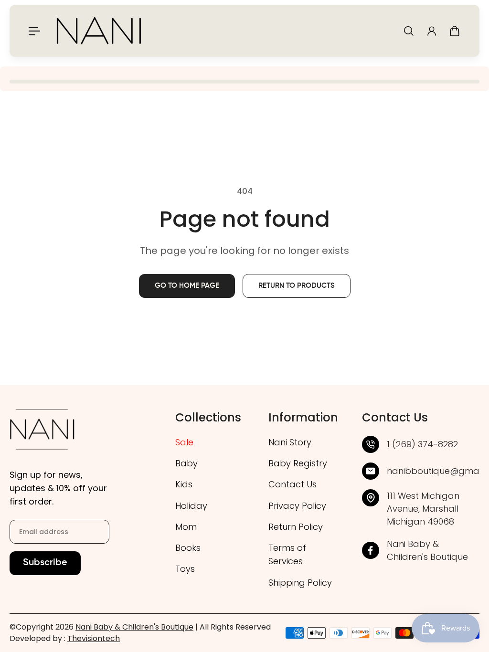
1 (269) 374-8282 (422, 444)
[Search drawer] (408, 31)
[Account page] (431, 31)
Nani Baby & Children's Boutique (134, 626)
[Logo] (99, 31)
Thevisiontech (93, 638)
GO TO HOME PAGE (187, 285)
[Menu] (34, 31)
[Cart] (454, 31)
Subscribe (45, 563)
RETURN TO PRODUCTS (296, 285)
